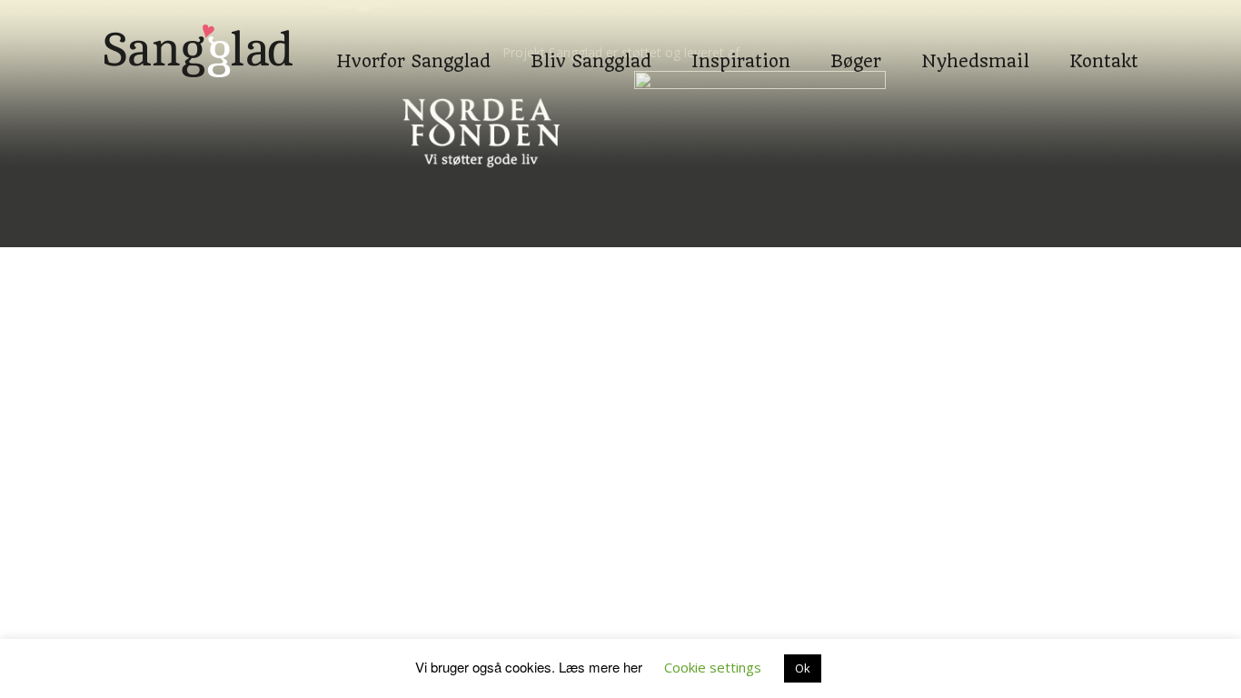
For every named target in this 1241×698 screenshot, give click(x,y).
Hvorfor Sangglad (413, 27)
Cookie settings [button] (712, 667)
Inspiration (740, 27)
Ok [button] (802, 668)
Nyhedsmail (975, 27)
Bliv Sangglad (591, 27)
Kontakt (1103, 27)
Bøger (855, 27)
